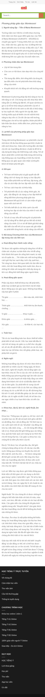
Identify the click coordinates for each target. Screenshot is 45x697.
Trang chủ (12, 2)
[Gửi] (41, 15)
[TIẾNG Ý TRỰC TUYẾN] (24, 8)
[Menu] (3, 8)
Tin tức (27, 2)
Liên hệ (34, 2)
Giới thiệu (20, 2)
